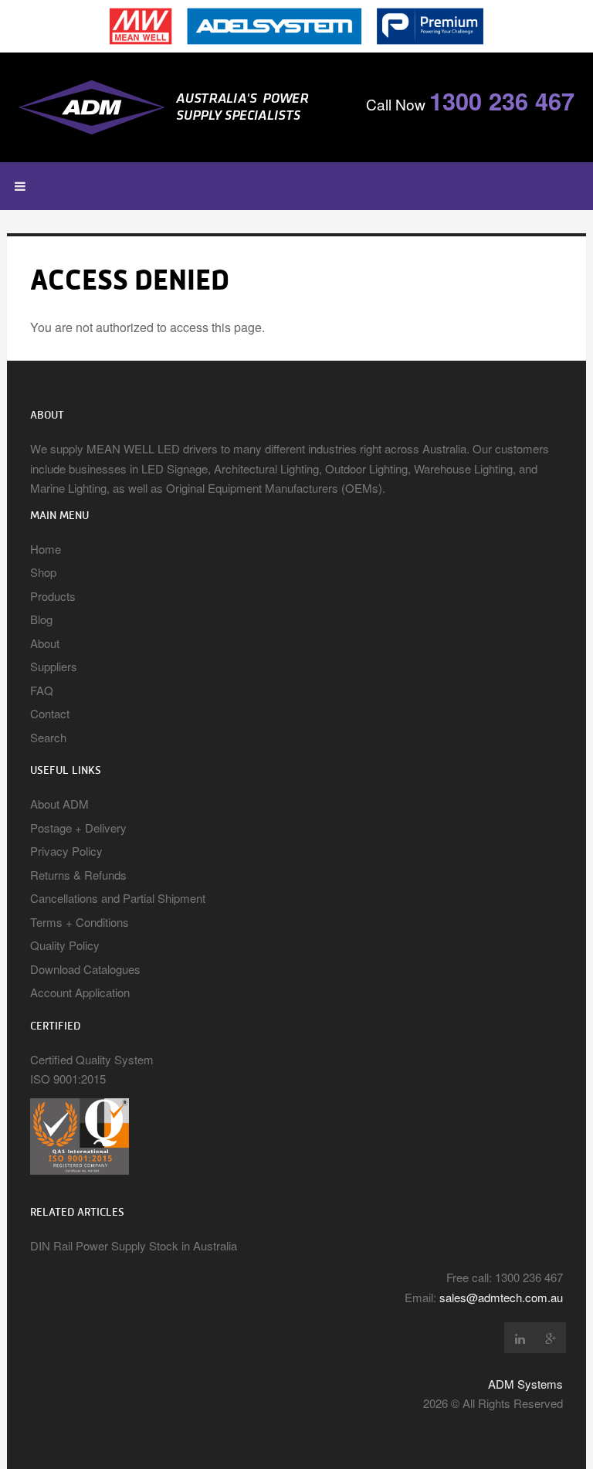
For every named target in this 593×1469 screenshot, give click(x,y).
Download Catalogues (85, 969)
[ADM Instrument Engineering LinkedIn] (519, 1337)
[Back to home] (176, 107)
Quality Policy (65, 945)
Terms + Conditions (79, 922)
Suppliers (53, 666)
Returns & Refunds (78, 875)
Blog (41, 619)
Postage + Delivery (78, 827)
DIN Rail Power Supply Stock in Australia (133, 1245)
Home (45, 549)
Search (48, 737)
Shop (43, 572)
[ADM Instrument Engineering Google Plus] (550, 1337)
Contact (49, 713)
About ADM (59, 804)
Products (53, 596)
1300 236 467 (501, 100)
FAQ (41, 690)
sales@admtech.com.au (501, 1297)
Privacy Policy (66, 851)
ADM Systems (525, 1384)
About (44, 643)
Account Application (80, 992)
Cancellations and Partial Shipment (117, 898)
